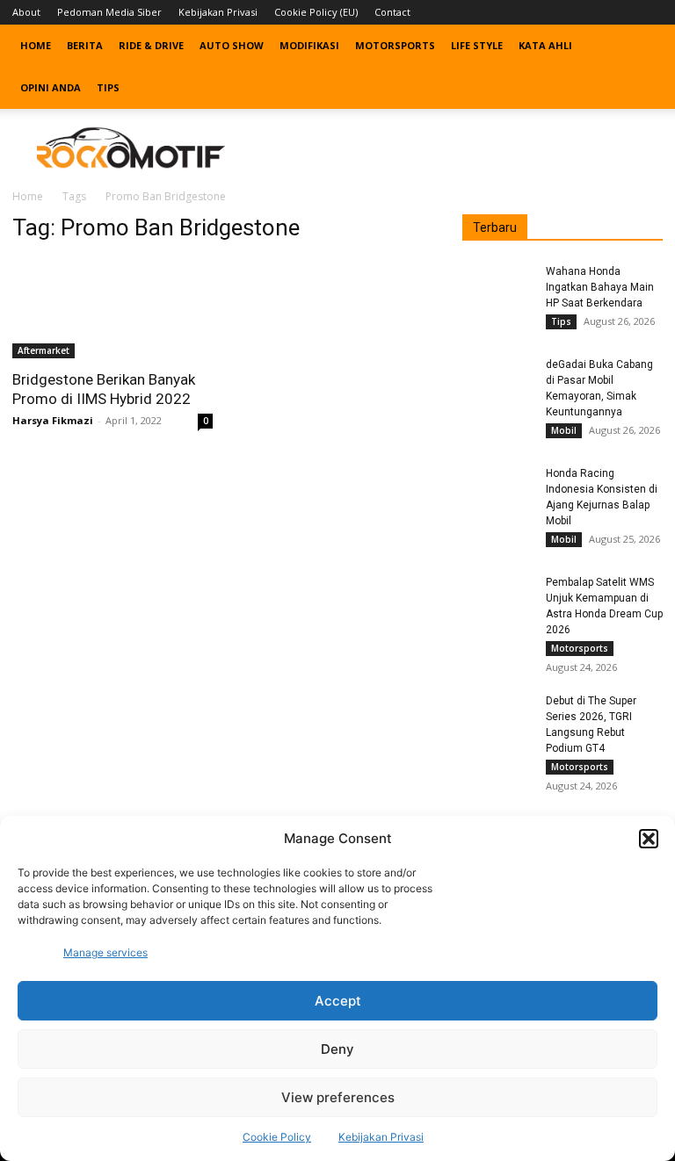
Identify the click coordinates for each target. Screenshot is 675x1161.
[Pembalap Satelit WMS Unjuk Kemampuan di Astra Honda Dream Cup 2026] (497, 599)
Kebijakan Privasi (381, 1136)
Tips (108, 87)
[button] (648, 838)
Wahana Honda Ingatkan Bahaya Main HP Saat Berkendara (600, 287)
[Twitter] (620, 12)
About (26, 11)
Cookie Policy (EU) (316, 11)
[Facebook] (562, 12)
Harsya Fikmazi (52, 420)
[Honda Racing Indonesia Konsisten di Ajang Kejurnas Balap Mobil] (497, 490)
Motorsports (395, 45)
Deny (337, 1049)
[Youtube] (649, 12)
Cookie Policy (277, 1136)
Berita (85, 45)
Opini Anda (50, 87)
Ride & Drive (151, 45)
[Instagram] (591, 12)
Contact (392, 11)
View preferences (338, 1097)
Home (35, 45)
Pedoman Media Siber (109, 11)
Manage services (105, 952)
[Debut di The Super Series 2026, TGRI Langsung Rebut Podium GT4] (497, 717)
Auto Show (232, 45)
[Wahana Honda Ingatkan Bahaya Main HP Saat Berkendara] (497, 288)
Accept (338, 1000)
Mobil (564, 430)
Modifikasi (309, 45)
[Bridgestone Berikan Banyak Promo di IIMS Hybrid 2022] (112, 308)
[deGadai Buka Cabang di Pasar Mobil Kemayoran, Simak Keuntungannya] (497, 381)
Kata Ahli (545, 45)
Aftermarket (43, 350)
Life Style (477, 45)
